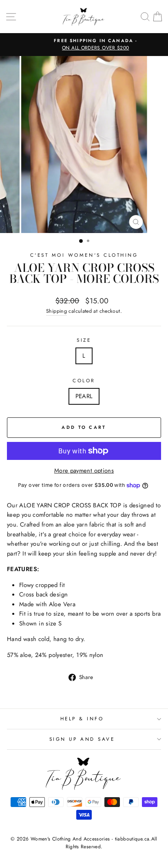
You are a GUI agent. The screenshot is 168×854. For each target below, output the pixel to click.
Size (84, 339)
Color (84, 380)
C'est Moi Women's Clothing (84, 254)
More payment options (84, 470)
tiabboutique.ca (132, 839)
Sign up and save (82, 738)
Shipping (56, 311)
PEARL (84, 396)
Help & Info (82, 718)
